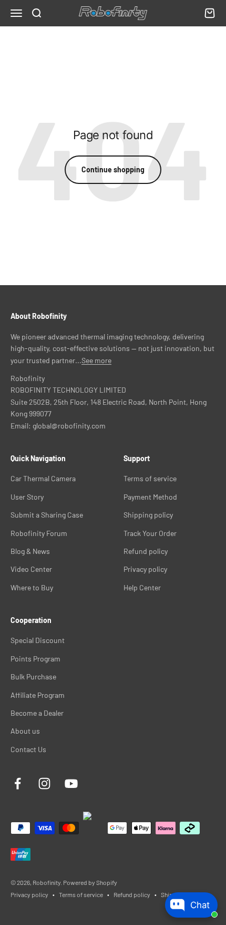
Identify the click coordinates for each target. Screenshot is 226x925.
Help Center (142, 587)
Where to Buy (32, 587)
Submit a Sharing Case (47, 514)
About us (25, 730)
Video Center (31, 568)
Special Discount (38, 640)
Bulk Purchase (33, 676)
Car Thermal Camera (43, 478)
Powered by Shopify (90, 882)
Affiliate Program (38, 694)
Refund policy (146, 551)
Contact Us (28, 749)
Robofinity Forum (39, 533)
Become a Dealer (37, 712)
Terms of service (150, 478)
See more (96, 360)
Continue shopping (113, 169)
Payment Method (150, 496)
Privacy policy (145, 568)
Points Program (35, 658)
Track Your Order (150, 533)
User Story (27, 496)
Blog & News (30, 551)
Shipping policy (148, 514)
